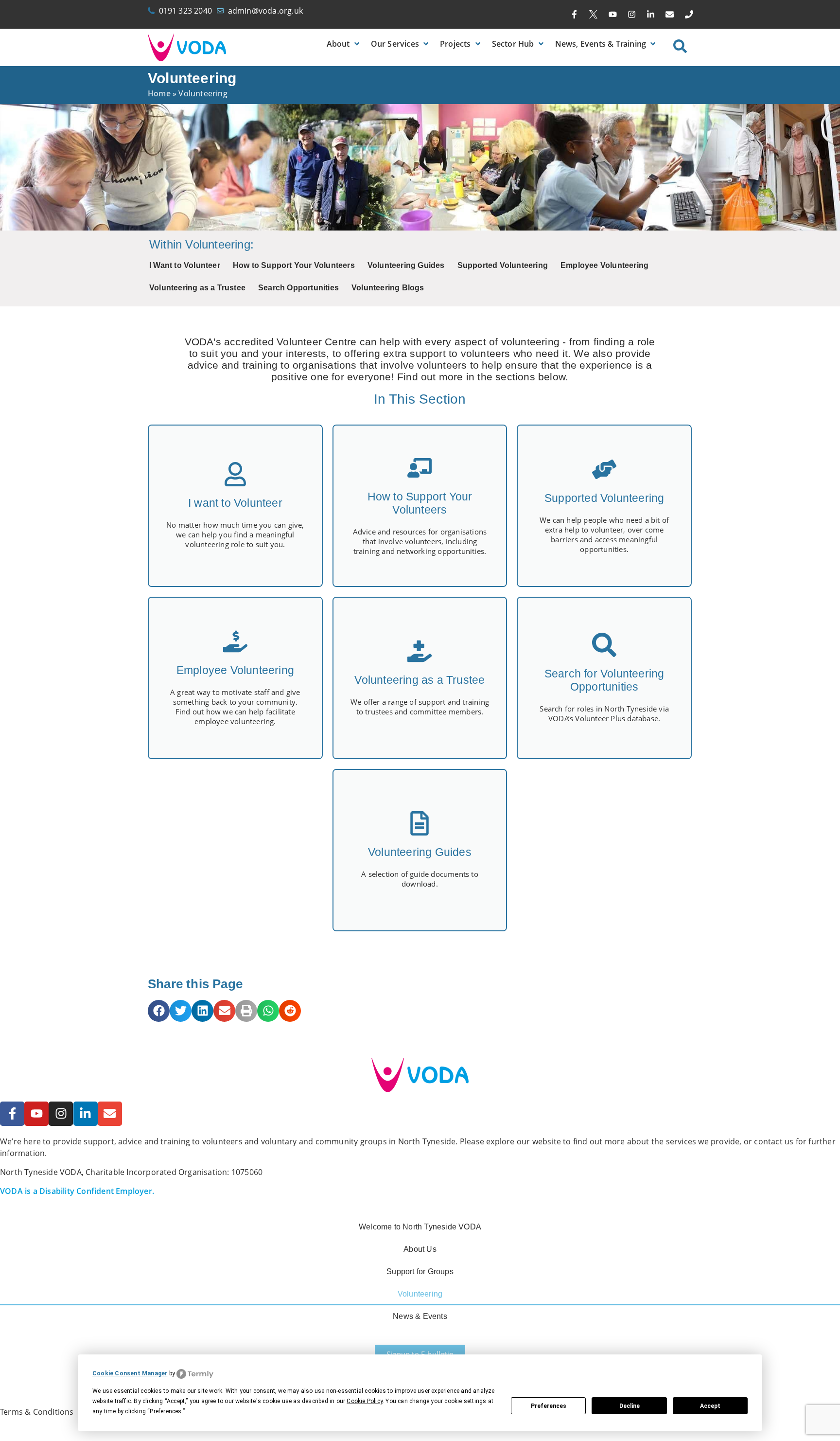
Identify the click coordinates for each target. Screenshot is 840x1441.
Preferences (548, 1406)
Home (159, 93)
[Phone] (689, 14)
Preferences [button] (165, 1411)
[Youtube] (612, 14)
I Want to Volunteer (184, 265)
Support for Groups (420, 1271)
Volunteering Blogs (387, 288)
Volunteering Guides (406, 265)
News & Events (420, 1316)
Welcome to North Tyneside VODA (420, 1227)
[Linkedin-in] (651, 14)
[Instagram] (631, 14)
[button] (344, 44)
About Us (420, 1249)
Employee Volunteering (604, 265)
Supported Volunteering (502, 265)
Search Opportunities (298, 288)
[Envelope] (670, 14)
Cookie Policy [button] (365, 1401)
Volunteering (420, 1294)
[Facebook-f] (574, 14)
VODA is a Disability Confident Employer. (77, 1191)
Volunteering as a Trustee (197, 288)
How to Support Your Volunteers (294, 265)
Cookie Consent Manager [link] (129, 1373)
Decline (629, 1406)
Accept (710, 1406)
